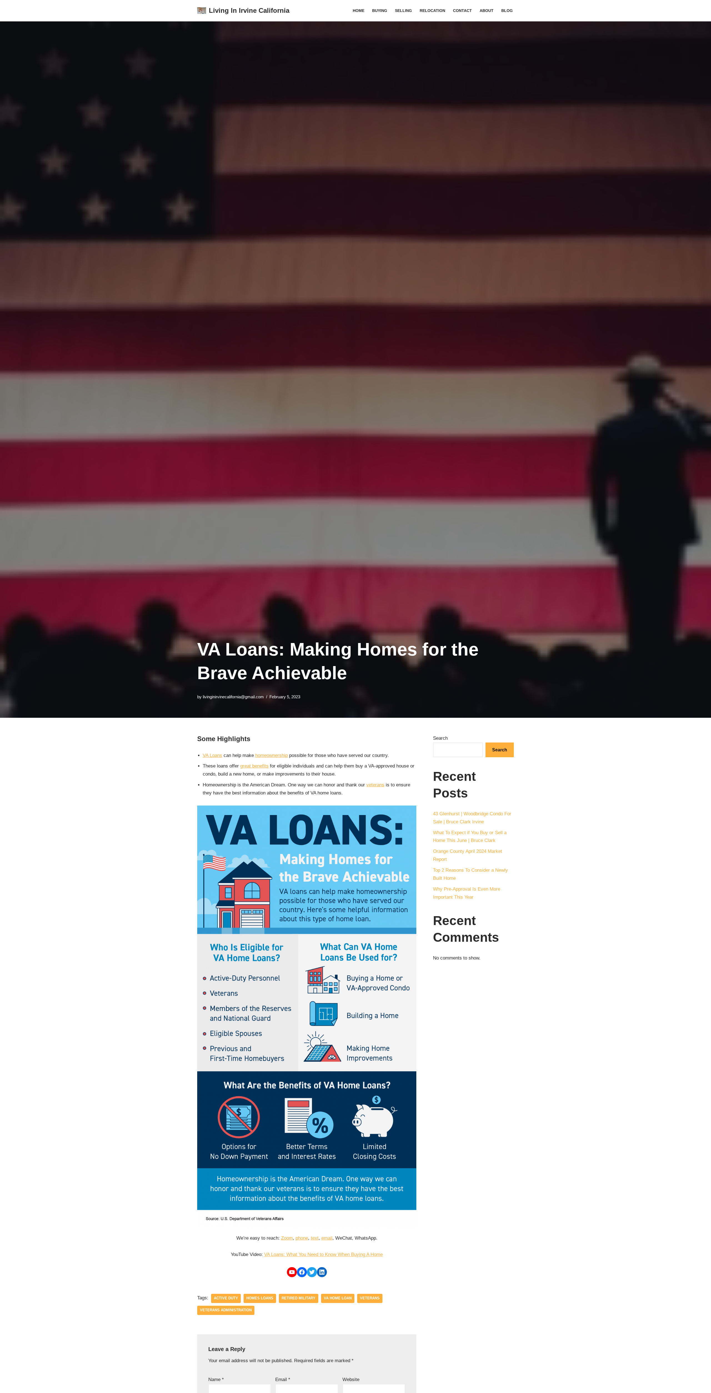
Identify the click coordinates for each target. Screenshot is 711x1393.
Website (350, 1379)
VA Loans (212, 755)
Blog (507, 11)
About (487, 11)
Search (440, 738)
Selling (403, 11)
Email (282, 1379)
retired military (299, 1298)
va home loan (338, 1298)
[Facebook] (302, 1272)
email (326, 1238)
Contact (462, 11)
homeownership (271, 755)
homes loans (259, 1298)
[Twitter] (312, 1272)
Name (216, 1379)
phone (302, 1238)
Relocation (432, 11)
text (315, 1238)
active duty (226, 1298)
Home (358, 11)
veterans (375, 785)
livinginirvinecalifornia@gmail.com (233, 696)
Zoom (287, 1238)
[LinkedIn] (322, 1272)
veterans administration (226, 1310)
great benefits (254, 766)
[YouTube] (292, 1272)
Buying (379, 11)
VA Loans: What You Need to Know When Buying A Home (323, 1254)
